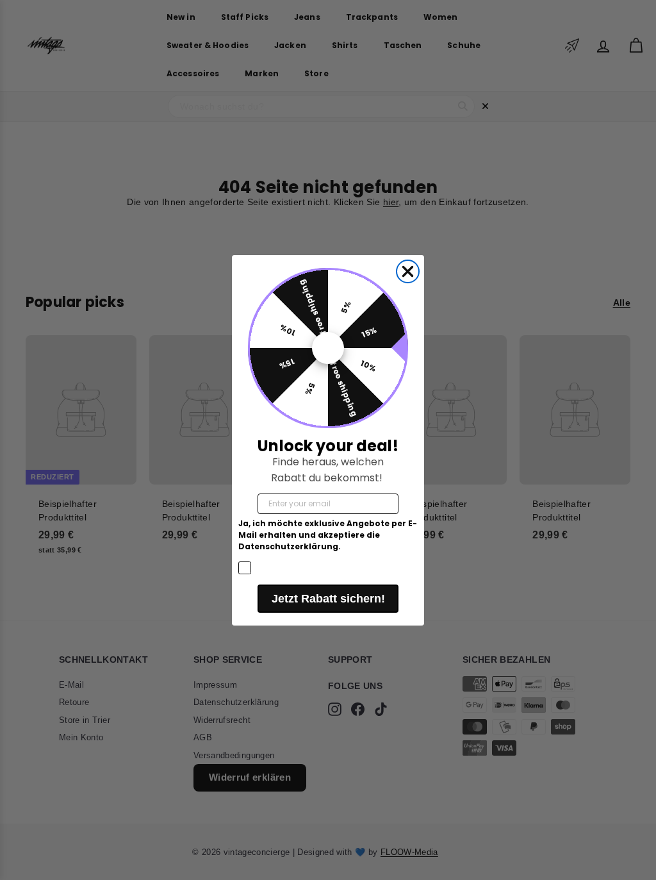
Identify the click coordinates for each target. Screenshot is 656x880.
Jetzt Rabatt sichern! (328, 598)
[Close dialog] (408, 271)
